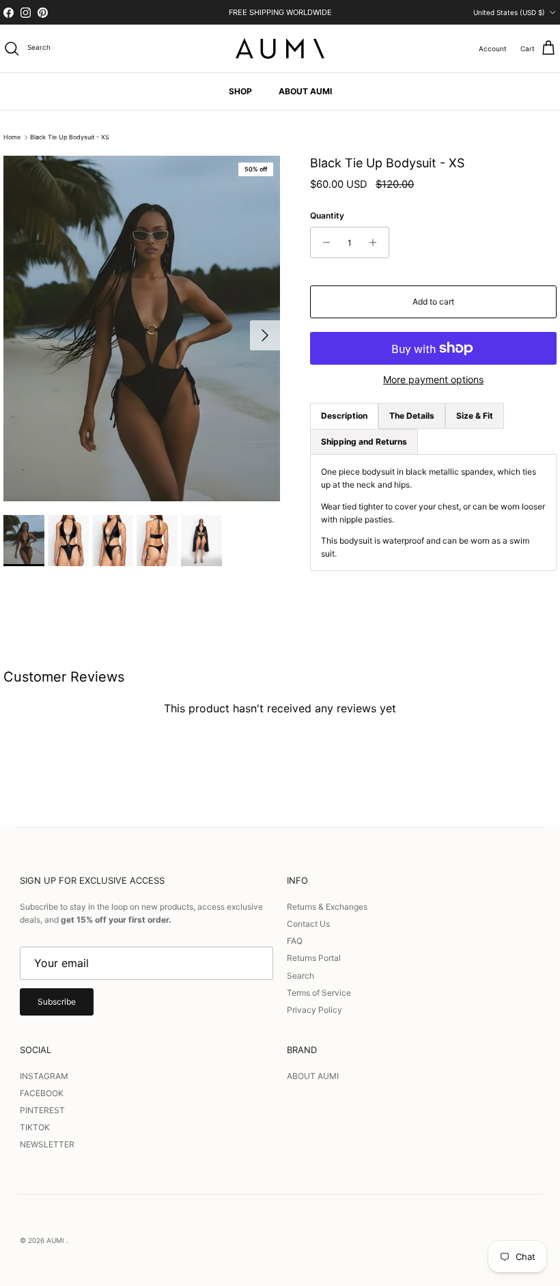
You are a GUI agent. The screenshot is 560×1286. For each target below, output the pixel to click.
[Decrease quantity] (323, 242)
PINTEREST (42, 1110)
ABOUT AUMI (305, 91)
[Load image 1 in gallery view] (141, 328)
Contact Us (308, 924)
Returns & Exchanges (327, 906)
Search (300, 975)
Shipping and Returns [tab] (364, 441)
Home (11, 137)
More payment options (433, 379)
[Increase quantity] (377, 242)
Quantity (327, 215)
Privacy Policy (314, 1010)
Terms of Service (319, 993)
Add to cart (433, 301)
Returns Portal (314, 958)
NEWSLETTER (47, 1144)
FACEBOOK (42, 1093)
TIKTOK (35, 1127)
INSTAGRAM (44, 1076)
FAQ (295, 941)
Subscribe (57, 1001)
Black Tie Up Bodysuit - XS (69, 137)
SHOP (240, 91)
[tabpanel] (433, 512)
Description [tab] (344, 415)
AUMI (56, 1240)
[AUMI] (280, 48)
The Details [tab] (411, 415)
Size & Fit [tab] (474, 415)
